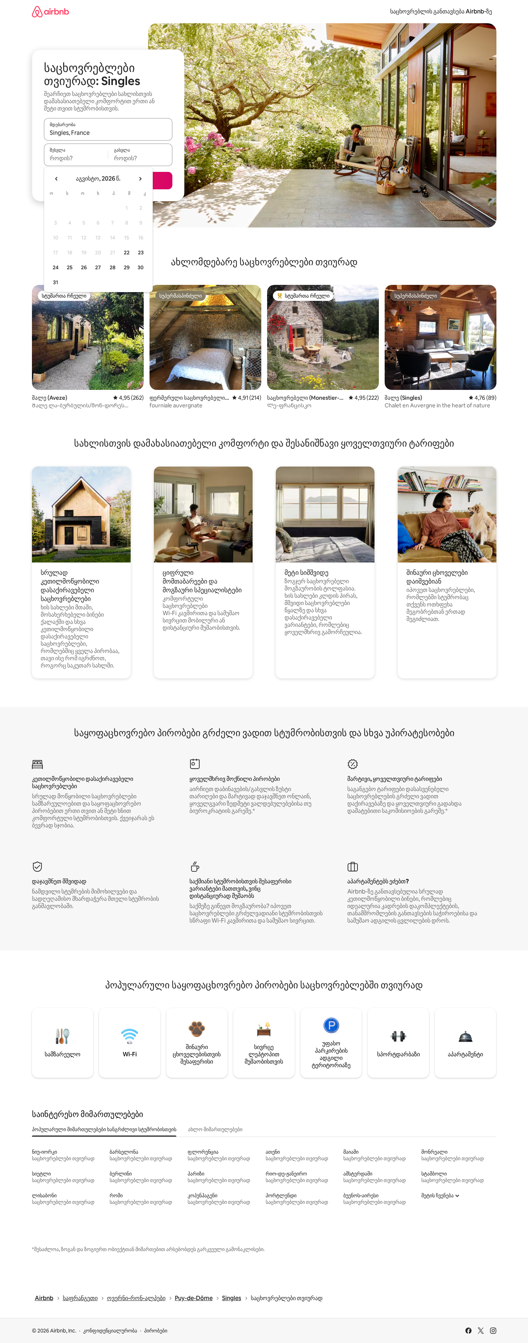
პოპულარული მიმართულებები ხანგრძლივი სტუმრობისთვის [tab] (104, 1129)
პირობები (155, 1330)
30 (141, 267)
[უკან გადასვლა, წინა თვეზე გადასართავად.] (56, 179)
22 (127, 252)
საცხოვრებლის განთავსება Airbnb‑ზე (441, 11)
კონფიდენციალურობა (110, 1330)
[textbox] (76, 158)
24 (55, 267)
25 (70, 267)
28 (112, 267)
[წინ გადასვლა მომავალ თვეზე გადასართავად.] (140, 179)
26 (84, 267)
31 (55, 282)
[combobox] (108, 132)
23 (141, 252)
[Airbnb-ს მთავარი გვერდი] (50, 11)
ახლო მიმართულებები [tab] (215, 1129)
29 (127, 267)
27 (98, 267)
